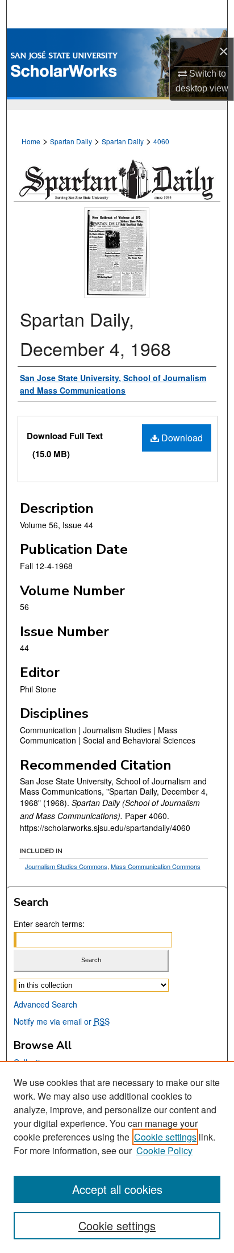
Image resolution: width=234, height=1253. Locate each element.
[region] (117, 1157)
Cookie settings (165, 1136)
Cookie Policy (164, 1150)
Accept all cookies (117, 1189)
